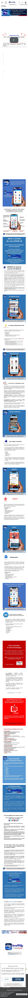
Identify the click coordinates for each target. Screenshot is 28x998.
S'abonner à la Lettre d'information (14, 990)
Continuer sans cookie (18, 979)
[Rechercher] (22, 2)
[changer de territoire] (19, 2)
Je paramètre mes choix (22, 994)
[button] (14, 40)
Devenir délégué (6, 987)
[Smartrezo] (13, 2)
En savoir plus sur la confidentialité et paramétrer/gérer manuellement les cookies (12, 984)
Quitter (6, 979)
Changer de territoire (23, 4)
